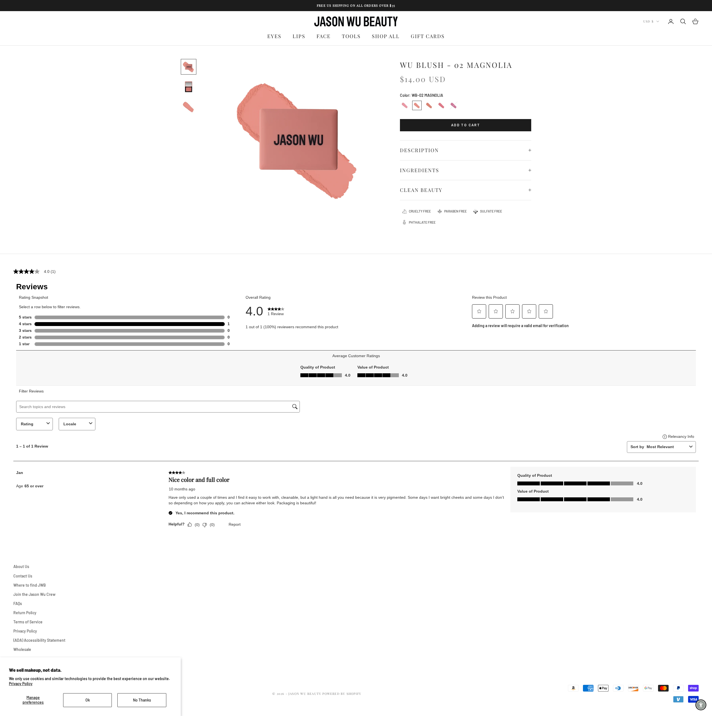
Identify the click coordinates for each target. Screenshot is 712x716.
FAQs (17, 603)
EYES (274, 36)
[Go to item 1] (188, 67)
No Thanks (142, 700)
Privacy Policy (21, 683)
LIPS (299, 36)
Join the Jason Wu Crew (34, 594)
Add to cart (465, 125)
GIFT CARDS (428, 36)
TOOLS (351, 36)
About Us (21, 566)
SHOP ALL (386, 36)
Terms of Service (28, 621)
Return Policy (24, 612)
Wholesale (22, 649)
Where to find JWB (29, 585)
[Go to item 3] (188, 107)
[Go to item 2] (188, 87)
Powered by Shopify (341, 694)
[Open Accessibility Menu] (700, 704)
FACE (324, 36)
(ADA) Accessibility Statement (39, 640)
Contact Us (22, 576)
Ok (87, 700)
